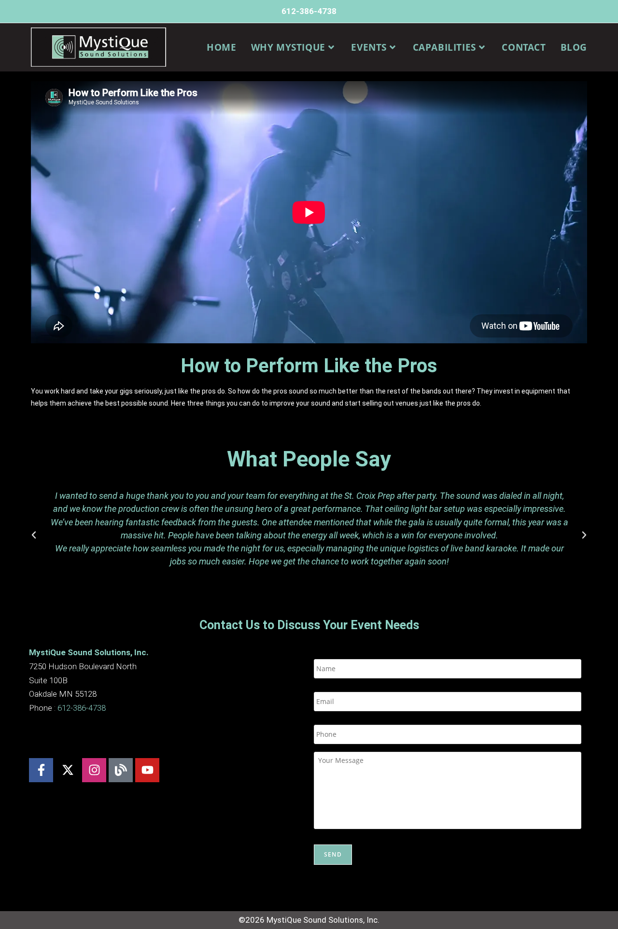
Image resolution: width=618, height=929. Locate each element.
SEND (333, 854)
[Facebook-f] (41, 770)
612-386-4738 (309, 11)
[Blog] (121, 770)
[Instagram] (94, 770)
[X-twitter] (68, 770)
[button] (34, 535)
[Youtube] (147, 770)
